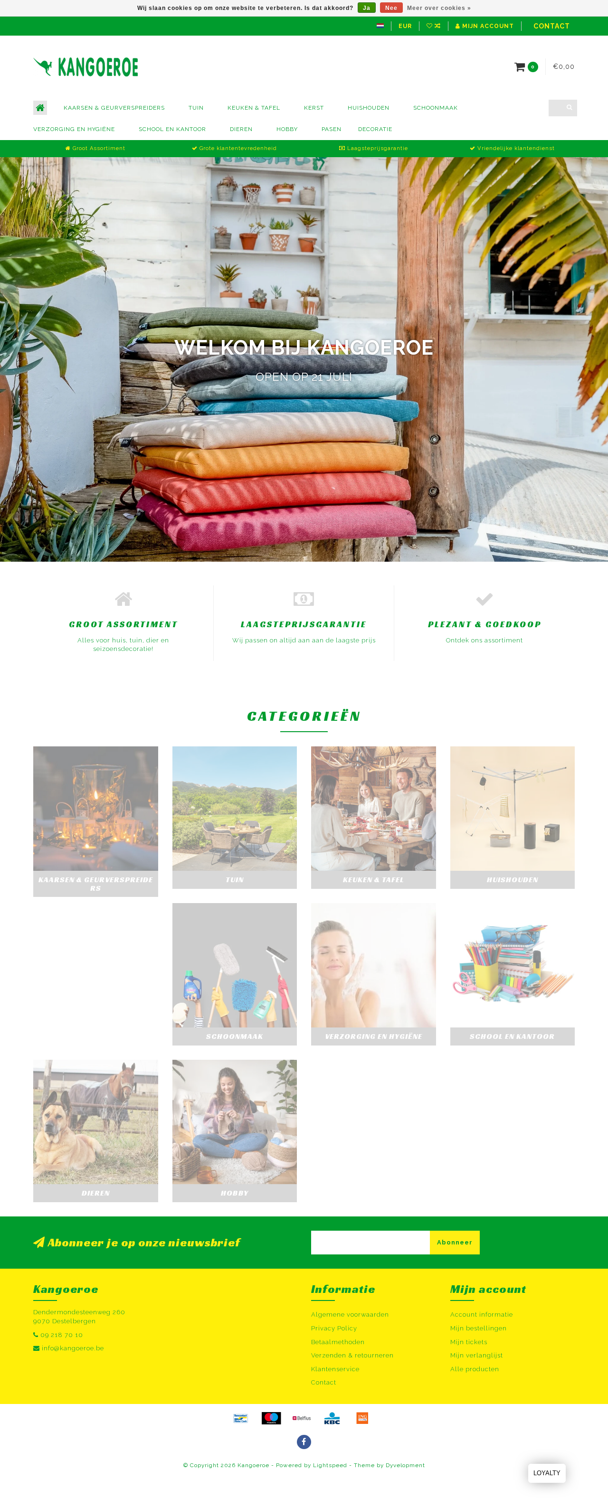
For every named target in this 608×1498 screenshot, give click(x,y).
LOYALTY (546, 1473)
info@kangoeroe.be (73, 1348)
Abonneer (455, 1242)
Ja (366, 8)
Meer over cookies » (439, 8)
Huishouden (369, 107)
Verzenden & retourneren (352, 1355)
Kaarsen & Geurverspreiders (114, 107)
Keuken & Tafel (254, 107)
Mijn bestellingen (478, 1328)
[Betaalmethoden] (241, 1418)
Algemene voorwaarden (350, 1314)
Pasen (332, 129)
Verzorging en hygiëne (74, 129)
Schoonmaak (435, 107)
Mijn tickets (468, 1342)
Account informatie (481, 1314)
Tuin (196, 107)
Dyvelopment (405, 1465)
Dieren (241, 129)
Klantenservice (335, 1369)
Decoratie (375, 129)
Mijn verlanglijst (476, 1355)
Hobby (287, 129)
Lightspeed (330, 1465)
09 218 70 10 (61, 1334)
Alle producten (474, 1369)
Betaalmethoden (338, 1342)
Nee (391, 8)
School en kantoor (172, 129)
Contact (551, 26)
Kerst (314, 107)
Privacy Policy (334, 1328)
